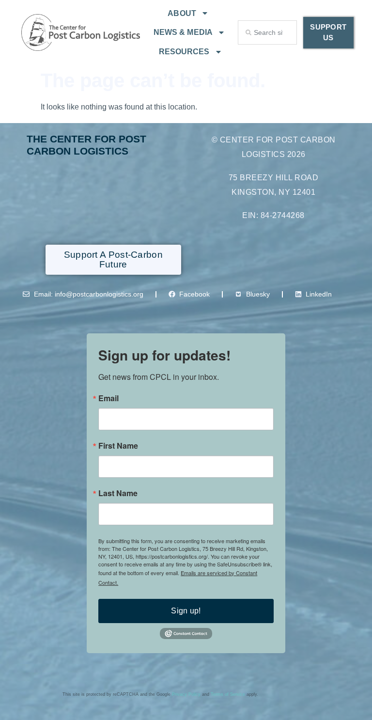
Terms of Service (228, 694)
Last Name (118, 493)
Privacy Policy (186, 694)
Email (108, 398)
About (182, 13)
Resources (184, 51)
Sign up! (186, 611)
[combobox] (267, 32)
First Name (118, 446)
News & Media (183, 32)
